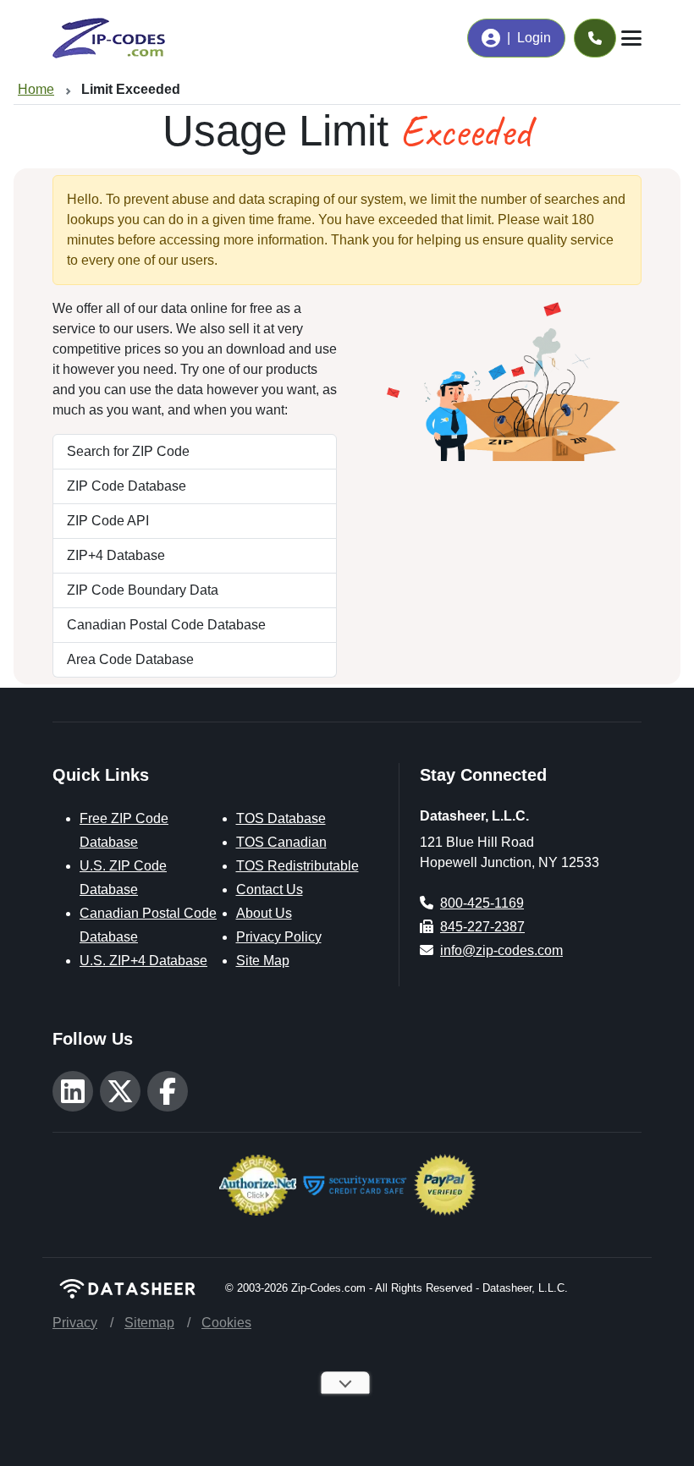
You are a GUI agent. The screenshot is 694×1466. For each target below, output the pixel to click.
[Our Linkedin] (72, 1091)
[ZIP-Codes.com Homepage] (108, 38)
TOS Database (281, 818)
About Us (264, 913)
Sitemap (149, 1322)
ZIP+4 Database (116, 555)
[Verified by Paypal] (444, 1183)
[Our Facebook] (167, 1091)
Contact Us (269, 889)
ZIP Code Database (126, 486)
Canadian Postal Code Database (166, 625)
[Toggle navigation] (631, 38)
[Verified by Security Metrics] (355, 1183)
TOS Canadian (281, 842)
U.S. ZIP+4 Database (143, 960)
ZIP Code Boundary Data (142, 590)
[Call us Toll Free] (595, 38)
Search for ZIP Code (128, 451)
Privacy (74, 1322)
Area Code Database (130, 659)
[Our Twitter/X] (120, 1091)
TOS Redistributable (297, 866)
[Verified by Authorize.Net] (257, 1183)
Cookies (226, 1322)
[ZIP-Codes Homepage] (128, 1288)
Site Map (262, 960)
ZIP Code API (108, 520)
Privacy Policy (279, 937)
